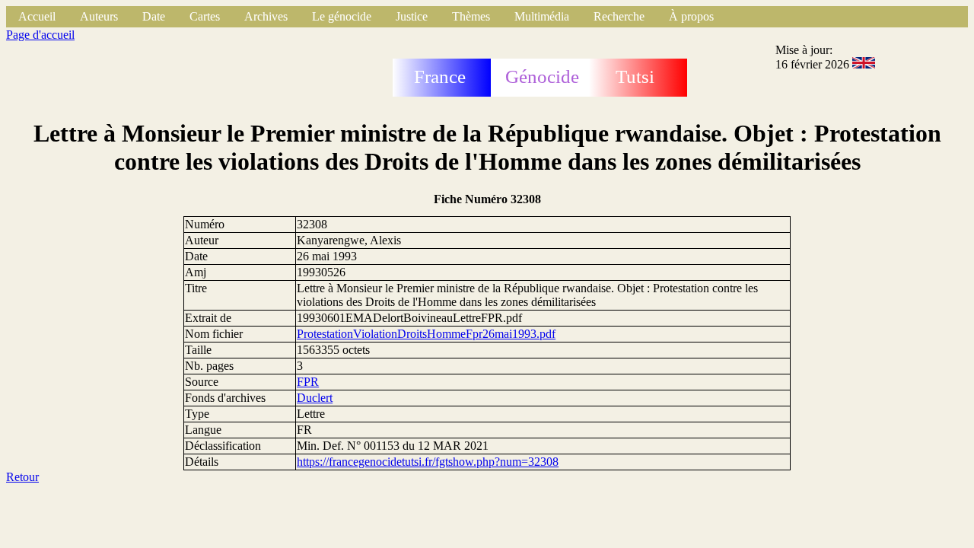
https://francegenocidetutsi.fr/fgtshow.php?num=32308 (428, 461)
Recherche (619, 16)
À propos (691, 16)
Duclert (315, 397)
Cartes (204, 16)
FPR (308, 381)
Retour (22, 476)
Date (153, 16)
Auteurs (99, 16)
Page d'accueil (40, 34)
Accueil (37, 16)
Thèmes (471, 16)
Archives (266, 16)
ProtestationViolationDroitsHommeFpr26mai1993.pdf (426, 333)
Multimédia (541, 16)
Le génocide (341, 16)
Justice (412, 16)
